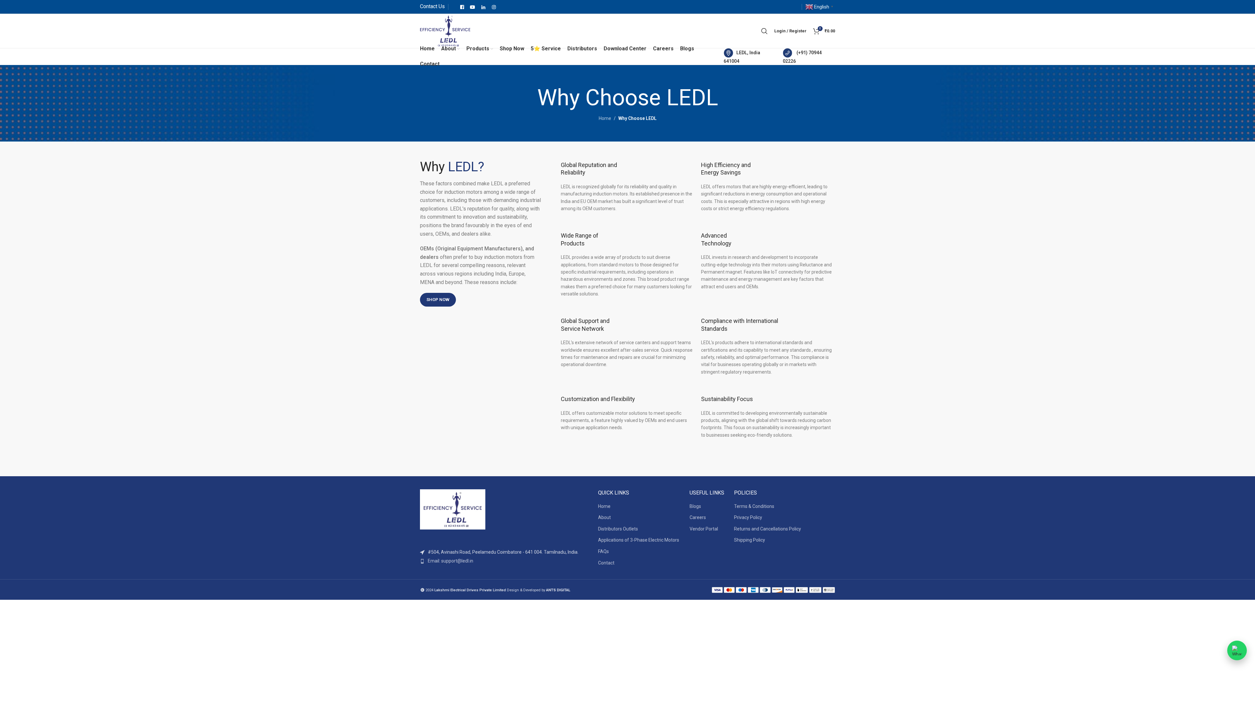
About (604, 517)
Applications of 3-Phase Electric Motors (638, 540)
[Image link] (452, 509)
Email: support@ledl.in (450, 560)
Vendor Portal (704, 528)
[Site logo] (445, 30)
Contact (606, 562)
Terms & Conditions (754, 506)
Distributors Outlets (618, 528)
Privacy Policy (748, 517)
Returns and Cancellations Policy (767, 528)
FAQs (603, 551)
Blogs (695, 506)
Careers (698, 517)
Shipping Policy (749, 540)
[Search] (764, 31)
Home (605, 118)
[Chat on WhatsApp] (1237, 650)
